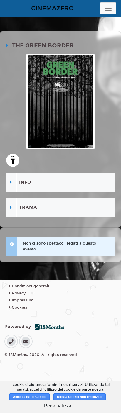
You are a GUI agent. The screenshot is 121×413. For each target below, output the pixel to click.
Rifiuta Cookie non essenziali (79, 397)
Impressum (22, 300)
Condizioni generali (30, 286)
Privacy (18, 293)
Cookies (19, 307)
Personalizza (57, 405)
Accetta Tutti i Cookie (29, 397)
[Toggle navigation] (108, 8)
